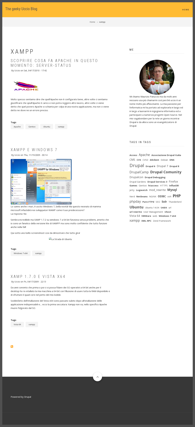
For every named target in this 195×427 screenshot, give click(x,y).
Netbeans (142, 196)
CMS (132, 159)
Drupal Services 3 (157, 181)
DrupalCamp (139, 172)
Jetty (132, 190)
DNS (172, 159)
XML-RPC (146, 220)
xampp (61, 126)
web (155, 215)
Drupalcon (136, 177)
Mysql (172, 190)
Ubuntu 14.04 (152, 207)
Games (133, 185)
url (170, 207)
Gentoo (31, 126)
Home (185, 9)
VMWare (146, 215)
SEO (158, 201)
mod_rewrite (157, 190)
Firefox (173, 181)
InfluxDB (174, 185)
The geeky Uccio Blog (21, 9)
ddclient (154, 159)
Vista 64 (17, 324)
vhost (168, 211)
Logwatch (141, 190)
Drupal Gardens (137, 181)
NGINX (152, 196)
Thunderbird (174, 201)
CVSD (145, 159)
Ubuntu (46, 126)
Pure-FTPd (148, 201)
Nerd (132, 196)
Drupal (136, 165)
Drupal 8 (174, 166)
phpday (135, 201)
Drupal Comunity (165, 171)
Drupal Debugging (155, 177)
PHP (177, 196)
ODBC (162, 196)
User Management (153, 211)
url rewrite (135, 211)
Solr (164, 201)
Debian (164, 159)
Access (133, 155)
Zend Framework (162, 220)
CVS (139, 159)
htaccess (153, 185)
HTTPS (164, 185)
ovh (169, 196)
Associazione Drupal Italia (166, 155)
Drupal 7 (162, 166)
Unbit (164, 207)
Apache (17, 126)
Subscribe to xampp (12, 346)
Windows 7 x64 (20, 253)
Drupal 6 (150, 166)
